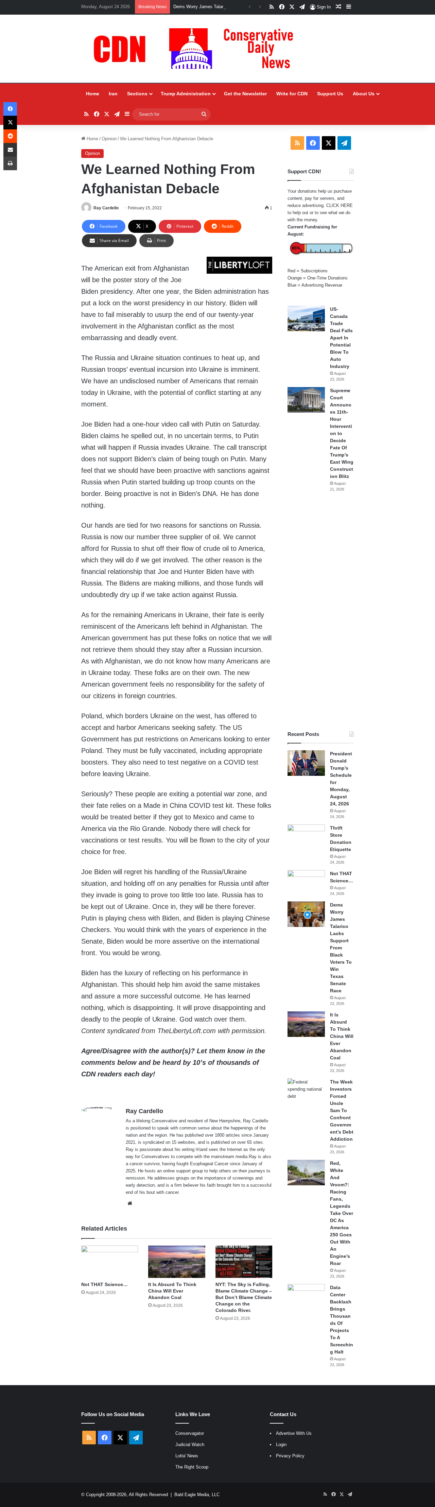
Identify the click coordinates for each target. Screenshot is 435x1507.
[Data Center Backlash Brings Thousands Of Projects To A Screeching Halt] (306, 1297)
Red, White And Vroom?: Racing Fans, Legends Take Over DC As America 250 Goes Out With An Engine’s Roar (341, 1213)
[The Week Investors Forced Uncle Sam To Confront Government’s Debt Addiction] (306, 1091)
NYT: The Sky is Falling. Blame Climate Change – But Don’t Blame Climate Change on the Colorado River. (243, 1297)
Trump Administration (186, 93)
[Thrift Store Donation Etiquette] (306, 837)
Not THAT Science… (104, 1284)
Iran (113, 93)
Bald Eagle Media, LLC (197, 1494)
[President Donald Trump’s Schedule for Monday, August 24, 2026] (306, 763)
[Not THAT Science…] (109, 1262)
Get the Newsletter (245, 93)
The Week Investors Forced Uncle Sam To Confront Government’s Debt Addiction (341, 1110)
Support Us (330, 93)
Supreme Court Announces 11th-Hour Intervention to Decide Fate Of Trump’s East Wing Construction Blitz (341, 433)
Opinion (109, 138)
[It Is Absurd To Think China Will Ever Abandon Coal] (176, 1262)
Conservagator (189, 1433)
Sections (137, 93)
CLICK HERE (339, 205)
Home (92, 93)
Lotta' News (186, 1455)
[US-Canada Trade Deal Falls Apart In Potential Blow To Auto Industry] (306, 318)
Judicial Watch (189, 1444)
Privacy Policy (290, 1455)
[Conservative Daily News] (196, 48)
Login (281, 1444)
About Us (364, 93)
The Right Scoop (191, 1467)
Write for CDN (292, 93)
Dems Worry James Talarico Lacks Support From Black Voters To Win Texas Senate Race (341, 947)
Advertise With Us (294, 1433)
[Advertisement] (321, 611)
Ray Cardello (106, 208)
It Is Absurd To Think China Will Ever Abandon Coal (172, 1291)
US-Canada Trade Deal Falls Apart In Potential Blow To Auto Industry (341, 337)
